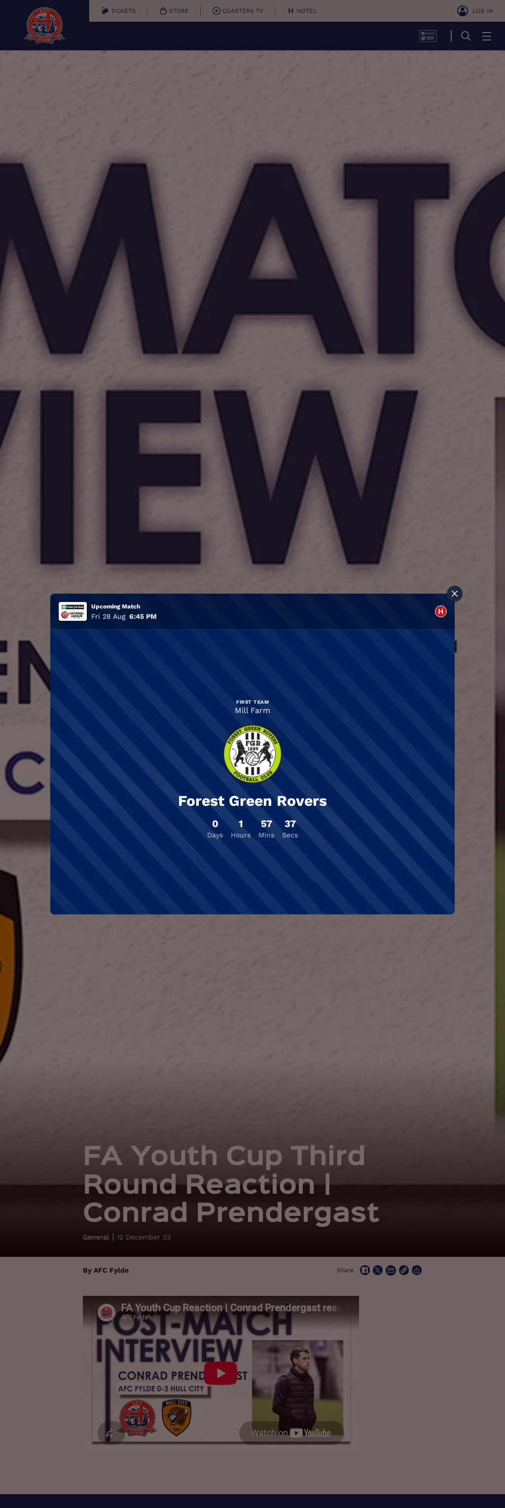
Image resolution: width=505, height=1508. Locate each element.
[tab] (441, 611)
